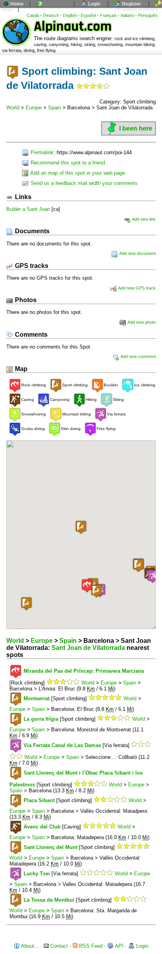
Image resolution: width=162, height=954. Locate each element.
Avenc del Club (42, 827)
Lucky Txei (37, 873)
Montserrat (37, 698)
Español (88, 15)
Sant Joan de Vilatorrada (88, 647)
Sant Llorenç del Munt (50, 847)
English (70, 15)
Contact (58, 946)
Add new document (137, 253)
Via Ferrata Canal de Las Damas (62, 745)
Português (148, 15)
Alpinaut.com (73, 26)
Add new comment (138, 356)
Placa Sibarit (39, 800)
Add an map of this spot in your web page (77, 173)
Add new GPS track (136, 288)
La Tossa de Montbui (49, 900)
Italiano (127, 15)
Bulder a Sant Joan (28, 209)
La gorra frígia (41, 719)
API (118, 946)
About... (29, 946)
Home (16, 4)
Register (131, 4)
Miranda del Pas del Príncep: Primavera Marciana (84, 671)
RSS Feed (90, 946)
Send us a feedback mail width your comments (83, 183)
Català (33, 15)
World (12, 108)
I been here (135, 128)
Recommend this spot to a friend (67, 163)
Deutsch (51, 15)
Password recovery (135, 9)
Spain (54, 108)
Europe (34, 108)
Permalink (41, 152)
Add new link (143, 219)
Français (108, 15)
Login (93, 4)
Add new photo (141, 322)
